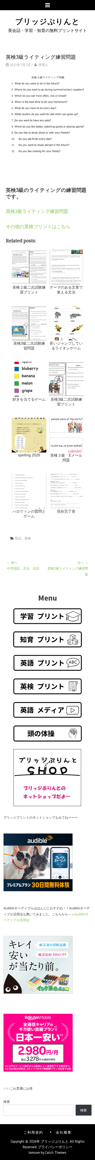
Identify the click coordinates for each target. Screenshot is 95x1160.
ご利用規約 (33, 1132)
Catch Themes (55, 1152)
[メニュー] (47, 5)
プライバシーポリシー (55, 1147)
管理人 (43, 64)
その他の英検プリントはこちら (38, 226)
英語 (18, 538)
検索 (6, 1101)
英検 (27, 538)
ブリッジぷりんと (47, 20)
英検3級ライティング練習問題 (37, 211)
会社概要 (63, 1132)
